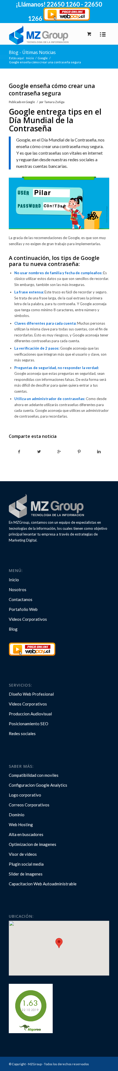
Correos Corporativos (29, 804)
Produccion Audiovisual (30, 713)
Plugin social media (26, 864)
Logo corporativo (25, 794)
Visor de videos (23, 854)
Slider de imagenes (26, 873)
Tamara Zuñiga (54, 102)
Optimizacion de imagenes (32, 844)
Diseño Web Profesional (31, 694)
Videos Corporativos (28, 619)
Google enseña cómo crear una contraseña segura (52, 89)
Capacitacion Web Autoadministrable (43, 883)
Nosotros (17, 589)
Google (43, 58)
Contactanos (20, 599)
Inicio (30, 58)
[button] (59, 943)
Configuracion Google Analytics (38, 785)
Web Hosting (21, 824)
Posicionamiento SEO (28, 723)
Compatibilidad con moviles (33, 775)
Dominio (16, 814)
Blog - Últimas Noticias (32, 52)
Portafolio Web (23, 609)
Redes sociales (22, 733)
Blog (13, 629)
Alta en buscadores (26, 834)
